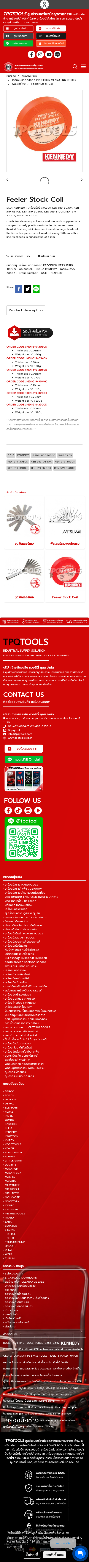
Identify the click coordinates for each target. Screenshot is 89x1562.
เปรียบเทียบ (47, 256)
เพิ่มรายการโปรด (19, 256)
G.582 (56, 1343)
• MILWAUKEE (11, 1185)
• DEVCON (9, 1099)
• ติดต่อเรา (9, 1327)
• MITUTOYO (11, 1193)
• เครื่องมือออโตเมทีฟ (16, 978)
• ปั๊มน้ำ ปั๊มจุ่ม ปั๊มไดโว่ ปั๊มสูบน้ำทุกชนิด (25, 1039)
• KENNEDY (10, 1132)
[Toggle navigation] (83, 67)
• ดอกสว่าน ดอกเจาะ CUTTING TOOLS (26, 1027)
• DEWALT (9, 1104)
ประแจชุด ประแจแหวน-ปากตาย (62, 1388)
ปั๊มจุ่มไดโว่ (8, 1401)
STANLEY (63, 1356)
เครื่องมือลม (46, 1420)
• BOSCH (8, 1095)
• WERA (8, 1254)
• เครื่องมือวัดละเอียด (15, 982)
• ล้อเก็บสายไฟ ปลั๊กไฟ (16, 1060)
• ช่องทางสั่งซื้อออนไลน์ (17, 1294)
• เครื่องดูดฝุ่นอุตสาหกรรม (19, 999)
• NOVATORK (11, 1201)
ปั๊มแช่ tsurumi (46, 1407)
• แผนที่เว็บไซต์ (12, 1314)
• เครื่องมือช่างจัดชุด (15, 909)
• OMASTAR (10, 1209)
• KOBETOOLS (12, 1144)
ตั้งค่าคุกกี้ (32, 1555)
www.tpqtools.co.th (20, 738)
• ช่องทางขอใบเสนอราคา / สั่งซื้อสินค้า (26, 1298)
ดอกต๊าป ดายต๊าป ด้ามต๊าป (66, 1369)
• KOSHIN (9, 1156)
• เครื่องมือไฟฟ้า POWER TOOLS (23, 933)
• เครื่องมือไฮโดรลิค (15, 946)
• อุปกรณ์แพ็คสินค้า (14, 1072)
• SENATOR (10, 1226)
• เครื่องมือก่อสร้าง (14, 970)
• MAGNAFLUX (12, 1173)
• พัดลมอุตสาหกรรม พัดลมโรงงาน (23, 1068)
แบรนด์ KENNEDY (47, 269)
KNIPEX (7, 1349)
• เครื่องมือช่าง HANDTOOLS (20, 885)
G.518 (44, 273)
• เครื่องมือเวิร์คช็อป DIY (17, 1007)
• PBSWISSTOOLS (14, 1214)
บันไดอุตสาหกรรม (23, 1388)
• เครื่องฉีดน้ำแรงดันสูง (17, 995)
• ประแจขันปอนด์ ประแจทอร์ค (20, 929)
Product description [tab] (26, 310)
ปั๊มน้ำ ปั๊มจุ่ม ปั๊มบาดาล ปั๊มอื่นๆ (19, 1407)
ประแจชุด (39, 1388)
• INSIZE (8, 1116)
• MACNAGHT (11, 1169)
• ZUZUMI (9, 1258)
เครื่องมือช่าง (21, 1420)
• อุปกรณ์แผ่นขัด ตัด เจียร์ (18, 1076)
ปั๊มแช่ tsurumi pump (67, 1407)
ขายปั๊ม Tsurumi (12, 1362)
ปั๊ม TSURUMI (10, 1394)
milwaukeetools (74, 1349)
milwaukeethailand (51, 1349)
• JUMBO (8, 1120)
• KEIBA (7, 1128)
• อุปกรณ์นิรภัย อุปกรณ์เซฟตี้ (20, 1056)
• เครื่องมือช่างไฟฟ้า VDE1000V (22, 889)
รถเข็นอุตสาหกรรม (34, 1414)
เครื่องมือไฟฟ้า (13, 1426)
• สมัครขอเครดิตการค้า (16, 1322)
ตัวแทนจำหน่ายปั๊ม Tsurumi (47, 1375)
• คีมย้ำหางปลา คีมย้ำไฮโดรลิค (21, 950)
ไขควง (49, 1426)
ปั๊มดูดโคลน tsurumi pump (40, 1401)
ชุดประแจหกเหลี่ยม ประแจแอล (35, 1369)
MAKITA (18, 1349)
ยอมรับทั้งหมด (55, 1555)
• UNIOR (8, 1246)
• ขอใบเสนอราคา (13, 1274)
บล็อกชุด (8, 1388)
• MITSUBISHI (11, 1189)
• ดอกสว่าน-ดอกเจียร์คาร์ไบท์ (20, 1031)
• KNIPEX (8, 1140)
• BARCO (8, 1091)
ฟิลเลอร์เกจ (26, 269)
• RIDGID (8, 1218)
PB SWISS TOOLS (37, 1356)
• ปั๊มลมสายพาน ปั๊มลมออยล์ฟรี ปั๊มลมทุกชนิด (29, 1011)
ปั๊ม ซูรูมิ (24, 1394)
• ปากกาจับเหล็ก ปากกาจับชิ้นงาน (22, 925)
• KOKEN (8, 1148)
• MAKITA (9, 1177)
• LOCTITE (9, 1165)
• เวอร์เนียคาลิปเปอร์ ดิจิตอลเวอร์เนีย (25, 986)
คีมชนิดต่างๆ (30, 1362)
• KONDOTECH (12, 1152)
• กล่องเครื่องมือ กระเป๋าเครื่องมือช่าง (25, 917)
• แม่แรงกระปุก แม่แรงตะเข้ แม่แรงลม (25, 958)
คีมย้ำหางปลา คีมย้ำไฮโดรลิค (53, 1362)
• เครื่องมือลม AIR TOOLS (19, 938)
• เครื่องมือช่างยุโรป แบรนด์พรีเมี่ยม (24, 893)
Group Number (28, 273)
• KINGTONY (10, 1136)
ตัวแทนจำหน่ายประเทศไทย (16, 1375)
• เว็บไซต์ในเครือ (12, 1318)
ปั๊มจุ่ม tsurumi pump (60, 1394)
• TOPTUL (9, 1234)
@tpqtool (14, 730)
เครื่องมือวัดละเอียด (64, 1420)
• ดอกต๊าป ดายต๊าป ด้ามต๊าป (20, 1035)
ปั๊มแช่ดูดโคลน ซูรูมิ (13, 1414)
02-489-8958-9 (40, 726)
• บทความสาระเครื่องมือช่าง (19, 1286)
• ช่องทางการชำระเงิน (16, 1302)
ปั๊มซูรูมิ (19, 1401)
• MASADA (9, 1181)
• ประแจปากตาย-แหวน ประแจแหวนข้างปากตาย (30, 897)
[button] (73, 66)
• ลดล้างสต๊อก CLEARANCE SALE (23, 1282)
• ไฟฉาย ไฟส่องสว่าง (15, 921)
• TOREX (8, 1238)
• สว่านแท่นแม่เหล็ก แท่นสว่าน (20, 966)
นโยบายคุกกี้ (14, 1546)
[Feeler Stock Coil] (44, 131)
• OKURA (8, 1205)
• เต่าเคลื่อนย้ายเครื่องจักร (18, 954)
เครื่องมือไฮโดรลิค (35, 1426)
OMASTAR (19, 1356)
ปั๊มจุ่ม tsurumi (38, 1394)
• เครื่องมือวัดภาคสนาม (17, 1043)
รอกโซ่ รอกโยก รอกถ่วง (58, 1414)
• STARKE (9, 1230)
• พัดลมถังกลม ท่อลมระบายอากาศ (23, 1064)
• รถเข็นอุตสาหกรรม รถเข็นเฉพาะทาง (25, 1019)
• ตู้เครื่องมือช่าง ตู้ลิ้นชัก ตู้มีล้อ (21, 913)
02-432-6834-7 (18, 726)
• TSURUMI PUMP (14, 1242)
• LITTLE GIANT (12, 1161)
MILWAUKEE (31, 1349)
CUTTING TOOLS (23, 1343)
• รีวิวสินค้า (9, 1290)
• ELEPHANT (11, 1108)
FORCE (39, 1343)
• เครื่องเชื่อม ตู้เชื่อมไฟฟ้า (18, 1048)
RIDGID (52, 1356)
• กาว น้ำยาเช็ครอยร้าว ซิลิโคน (21, 1023)
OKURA (7, 1356)
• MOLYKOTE (11, 1197)
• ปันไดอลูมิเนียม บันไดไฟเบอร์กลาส (24, 1015)
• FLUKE (8, 1112)
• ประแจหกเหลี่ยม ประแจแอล (19, 901)
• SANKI (7, 1222)
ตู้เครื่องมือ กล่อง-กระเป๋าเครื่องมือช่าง (22, 1381)
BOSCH (7, 1343)
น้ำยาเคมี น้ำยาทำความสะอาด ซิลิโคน (63, 1381)
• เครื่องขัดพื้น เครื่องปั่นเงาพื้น (21, 1052)
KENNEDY (57, 273)
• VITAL (8, 1250)
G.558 (47, 1343)
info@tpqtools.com (20, 734)
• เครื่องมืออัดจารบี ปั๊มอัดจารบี (21, 942)
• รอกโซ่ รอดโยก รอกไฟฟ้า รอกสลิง (24, 962)
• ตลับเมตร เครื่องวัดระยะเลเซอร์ (22, 991)
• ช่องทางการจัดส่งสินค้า (18, 1306)
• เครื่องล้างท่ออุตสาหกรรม (19, 1003)
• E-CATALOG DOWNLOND (20, 1278)
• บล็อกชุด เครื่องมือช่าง (17, 905)
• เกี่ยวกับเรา (10, 1310)
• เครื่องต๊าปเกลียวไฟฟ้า (17, 974)
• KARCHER (10, 1124)
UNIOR (74, 1356)
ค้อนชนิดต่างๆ (10, 1369)
